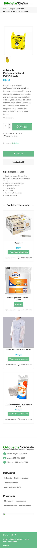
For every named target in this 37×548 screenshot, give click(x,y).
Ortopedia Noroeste (16, 539)
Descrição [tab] (18, 154)
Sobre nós (8, 478)
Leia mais (18, 304)
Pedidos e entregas (21, 478)
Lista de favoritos (10, 506)
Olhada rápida (12, 258)
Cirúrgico (15, 143)
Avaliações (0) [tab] (18, 162)
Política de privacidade (12, 487)
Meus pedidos (21, 501)
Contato (6, 546)
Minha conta (8, 501)
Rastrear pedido (25, 506)
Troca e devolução (11, 483)
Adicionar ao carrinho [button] (19, 252)
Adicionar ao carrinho (22, 126)
